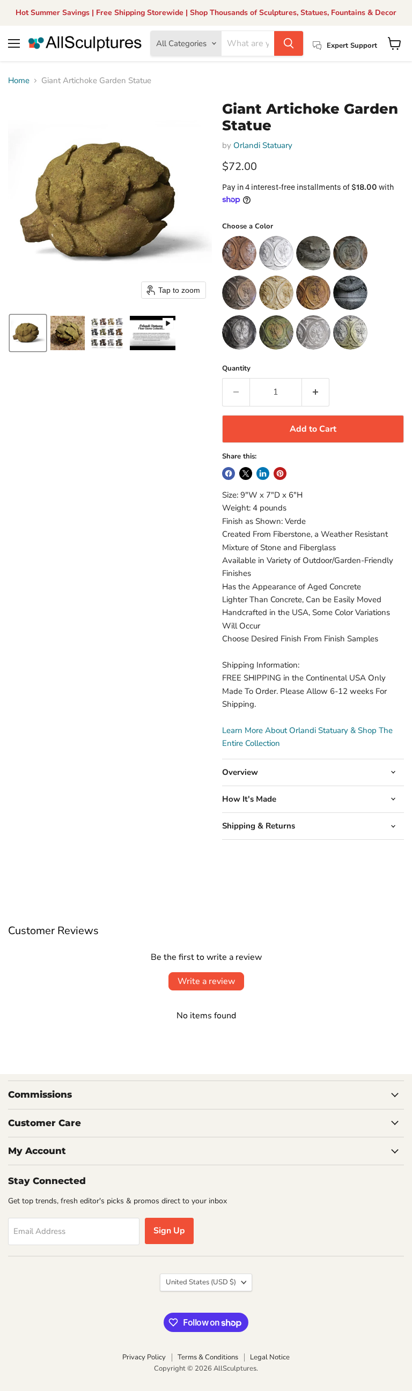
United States (201, 1282)
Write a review (206, 981)
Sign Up (169, 1231)
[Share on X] (245, 473)
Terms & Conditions (208, 1357)
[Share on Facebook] (228, 473)
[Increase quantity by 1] (315, 392)
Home (19, 80)
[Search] (288, 43)
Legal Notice (270, 1357)
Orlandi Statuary (262, 145)
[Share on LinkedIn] (262, 473)
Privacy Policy (144, 1357)
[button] (28, 333)
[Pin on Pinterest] (280, 473)
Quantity (236, 369)
